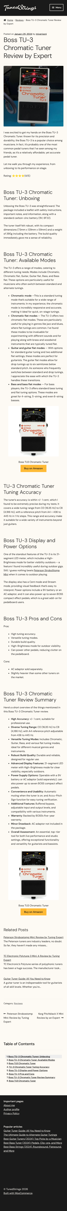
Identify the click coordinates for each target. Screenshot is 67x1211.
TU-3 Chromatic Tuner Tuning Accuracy (29, 1067)
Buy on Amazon (33, 468)
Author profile (11, 1109)
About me (9, 1105)
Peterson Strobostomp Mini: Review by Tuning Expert (33, 937)
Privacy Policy (11, 1113)
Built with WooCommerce (18, 1193)
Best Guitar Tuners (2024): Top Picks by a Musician (32, 1138)
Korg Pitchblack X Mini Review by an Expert (50, 1015)
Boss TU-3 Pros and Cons (21, 1074)
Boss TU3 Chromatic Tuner (22, 1063)
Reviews (19, 20)
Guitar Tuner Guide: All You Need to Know (27, 978)
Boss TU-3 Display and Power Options (28, 1070)
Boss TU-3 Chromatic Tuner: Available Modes (32, 1060)
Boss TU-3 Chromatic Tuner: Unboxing (29, 1056)
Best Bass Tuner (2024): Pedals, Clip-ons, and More (33, 1143)
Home (10, 20)
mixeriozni (41, 34)
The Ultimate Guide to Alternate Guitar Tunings (30, 1134)
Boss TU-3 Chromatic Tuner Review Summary (32, 1077)
